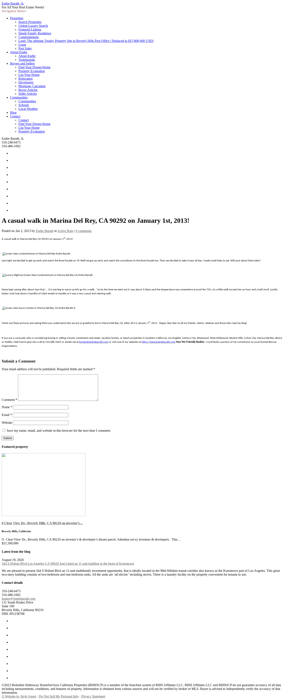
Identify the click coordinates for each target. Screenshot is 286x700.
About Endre (18, 52)
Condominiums (28, 37)
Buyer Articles (27, 90)
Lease (22, 44)
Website (7, 422)
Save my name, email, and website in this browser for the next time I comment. (59, 430)
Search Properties (29, 22)
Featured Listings (29, 29)
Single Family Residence (34, 33)
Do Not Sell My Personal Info (59, 696)
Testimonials (26, 59)
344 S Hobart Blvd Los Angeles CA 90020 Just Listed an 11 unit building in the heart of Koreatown (68, 563)
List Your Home (29, 75)
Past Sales (25, 48)
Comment (9, 399)
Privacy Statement (93, 696)
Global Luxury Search (33, 25)
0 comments (83, 231)
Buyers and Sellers (22, 63)
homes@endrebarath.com (18, 598)
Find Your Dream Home (34, 67)
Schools (23, 105)
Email (7, 415)
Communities (19, 97)
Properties (16, 18)
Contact (15, 116)
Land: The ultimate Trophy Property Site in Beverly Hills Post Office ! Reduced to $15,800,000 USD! (86, 41)
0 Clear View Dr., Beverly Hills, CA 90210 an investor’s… (42, 523)
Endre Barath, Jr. (13, 3)
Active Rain (65, 231)
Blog (13, 112)
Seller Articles (27, 93)
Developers (25, 82)
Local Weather (28, 109)
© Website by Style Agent (19, 696)
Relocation (25, 78)
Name (7, 407)
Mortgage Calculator (32, 86)
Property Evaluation (31, 71)
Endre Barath (44, 231)
